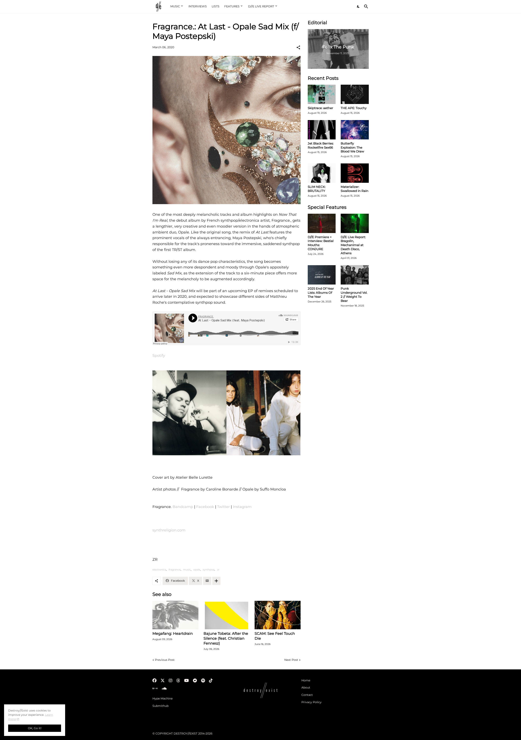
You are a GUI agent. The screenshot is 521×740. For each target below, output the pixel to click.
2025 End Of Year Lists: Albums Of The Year (321, 293)
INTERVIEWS (197, 6)
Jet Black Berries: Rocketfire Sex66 (321, 145)
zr (218, 569)
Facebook (205, 507)
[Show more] (216, 581)
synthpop (209, 569)
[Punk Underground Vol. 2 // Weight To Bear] (355, 275)
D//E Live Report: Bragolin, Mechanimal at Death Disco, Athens (353, 245)
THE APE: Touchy (354, 108)
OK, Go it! (35, 728)
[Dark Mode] (358, 6)
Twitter (223, 507)
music (187, 569)
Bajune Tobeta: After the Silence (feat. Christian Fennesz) (226, 638)
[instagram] (170, 681)
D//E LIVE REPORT (261, 6)
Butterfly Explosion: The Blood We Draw (352, 147)
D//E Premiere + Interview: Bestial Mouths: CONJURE (321, 243)
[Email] (207, 581)
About (305, 687)
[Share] (298, 47)
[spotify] (203, 681)
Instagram (242, 507)
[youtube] (186, 681)
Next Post (291, 660)
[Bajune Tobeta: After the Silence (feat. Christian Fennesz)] (227, 615)
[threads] (178, 681)
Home (305, 680)
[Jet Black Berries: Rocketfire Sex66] (322, 129)
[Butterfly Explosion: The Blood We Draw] (355, 129)
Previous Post (165, 660)
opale (196, 569)
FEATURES (232, 6)
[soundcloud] (164, 688)
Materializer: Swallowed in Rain (354, 189)
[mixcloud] (155, 688)
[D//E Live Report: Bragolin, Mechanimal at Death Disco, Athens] (355, 223)
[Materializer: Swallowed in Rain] (355, 173)
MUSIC (175, 6)
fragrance (175, 569)
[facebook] (154, 681)
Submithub (160, 706)
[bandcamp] (195, 681)
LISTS (215, 6)
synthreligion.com (168, 530)
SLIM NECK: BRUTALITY (317, 189)
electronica (159, 569)
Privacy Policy (311, 702)
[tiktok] (211, 681)
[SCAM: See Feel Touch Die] (278, 615)
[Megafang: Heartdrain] (175, 615)
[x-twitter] (163, 681)
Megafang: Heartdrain (172, 633)
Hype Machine (162, 698)
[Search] (365, 6)
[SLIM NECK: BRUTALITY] (322, 173)
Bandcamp (183, 507)
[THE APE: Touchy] (355, 94)
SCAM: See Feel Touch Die (275, 636)
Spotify (158, 355)
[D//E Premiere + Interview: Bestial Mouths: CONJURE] (322, 223)
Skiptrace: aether (320, 108)
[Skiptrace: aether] (322, 94)
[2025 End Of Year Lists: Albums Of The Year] (322, 275)
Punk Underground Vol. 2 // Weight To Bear (354, 295)
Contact (307, 695)
